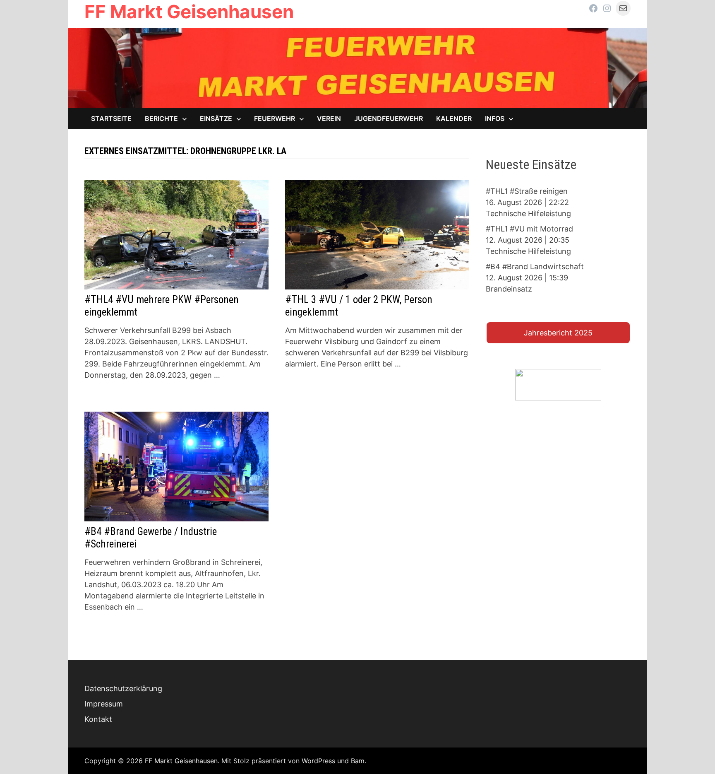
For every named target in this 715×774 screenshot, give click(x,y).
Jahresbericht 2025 (558, 332)
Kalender (454, 118)
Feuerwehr (274, 118)
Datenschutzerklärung (123, 688)
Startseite (111, 118)
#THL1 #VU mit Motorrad (529, 228)
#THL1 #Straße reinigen (527, 191)
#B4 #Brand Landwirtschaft (535, 266)
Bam (358, 761)
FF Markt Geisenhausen (189, 11)
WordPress (318, 761)
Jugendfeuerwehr (388, 118)
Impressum (103, 703)
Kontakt (98, 719)
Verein (329, 118)
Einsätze (216, 118)
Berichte (161, 118)
